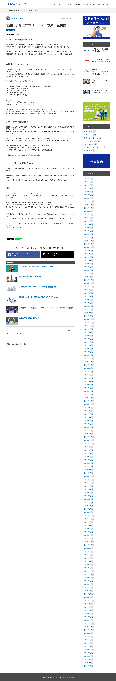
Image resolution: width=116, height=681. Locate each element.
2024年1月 (87, 277)
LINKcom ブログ (16, 4)
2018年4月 (87, 502)
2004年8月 (87, 663)
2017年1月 (87, 538)
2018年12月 (88, 476)
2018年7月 (87, 492)
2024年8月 (87, 254)
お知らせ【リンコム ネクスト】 (94, 147)
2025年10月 (88, 208)
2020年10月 (88, 404)
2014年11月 (88, 600)
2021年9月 (87, 368)
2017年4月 (87, 532)
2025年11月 (88, 205)
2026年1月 (87, 198)
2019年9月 (87, 447)
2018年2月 (87, 509)
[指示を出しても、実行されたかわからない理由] (29, 272)
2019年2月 (87, 470)
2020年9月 (87, 407)
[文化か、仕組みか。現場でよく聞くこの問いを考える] (32, 303)
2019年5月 (87, 460)
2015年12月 (88, 571)
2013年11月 (88, 627)
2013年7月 (87, 640)
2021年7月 (87, 375)
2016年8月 (87, 551)
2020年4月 (87, 424)
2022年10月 (88, 326)
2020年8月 (87, 411)
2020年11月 (88, 401)
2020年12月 (88, 398)
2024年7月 (87, 257)
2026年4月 (87, 188)
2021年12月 (88, 358)
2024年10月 (88, 247)
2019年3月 (87, 466)
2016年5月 (87, 561)
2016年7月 (87, 555)
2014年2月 (87, 617)
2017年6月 (87, 525)
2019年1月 (87, 473)
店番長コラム (70, 4)
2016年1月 (87, 568)
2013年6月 (87, 643)
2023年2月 (87, 313)
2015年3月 (87, 591)
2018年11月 (88, 479)
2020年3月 (87, 427)
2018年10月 (88, 483)
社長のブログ (61, 4)
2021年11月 (88, 362)
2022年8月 (87, 332)
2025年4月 (87, 227)
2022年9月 (87, 329)
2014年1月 (87, 620)
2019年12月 (88, 437)
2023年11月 (88, 283)
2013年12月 (88, 623)
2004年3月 (87, 666)
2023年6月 (87, 299)
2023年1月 (87, 316)
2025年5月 (87, 224)
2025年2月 (87, 234)
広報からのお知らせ (95, 4)
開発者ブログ (106, 4)
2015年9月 (87, 581)
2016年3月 (87, 564)
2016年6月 (87, 558)
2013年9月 (87, 633)
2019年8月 (87, 450)
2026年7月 (87, 178)
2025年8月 (87, 214)
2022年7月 (87, 335)
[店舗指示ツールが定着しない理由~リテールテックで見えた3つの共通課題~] (40, 313)
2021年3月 (87, 388)
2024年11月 (88, 244)
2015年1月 (87, 597)
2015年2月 (87, 594)
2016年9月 (87, 548)
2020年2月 (87, 430)
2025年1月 (87, 237)
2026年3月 (87, 191)
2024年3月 (87, 270)
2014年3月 (87, 613)
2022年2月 (87, 352)
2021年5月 (87, 381)
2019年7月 (87, 453)
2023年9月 (87, 290)
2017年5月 (87, 528)
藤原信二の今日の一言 (82, 4)
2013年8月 (87, 636)
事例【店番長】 (89, 144)
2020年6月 (87, 417)
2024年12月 (88, 241)
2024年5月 (87, 263)
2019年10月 (88, 443)
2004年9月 (87, 659)
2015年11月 (88, 574)
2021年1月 (87, 394)
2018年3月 (87, 506)
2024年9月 (87, 250)
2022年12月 (88, 319)
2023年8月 (87, 293)
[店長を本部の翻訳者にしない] (23, 324)
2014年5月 (87, 607)
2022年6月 (87, 339)
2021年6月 (87, 378)
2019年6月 (87, 456)
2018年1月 (87, 512)
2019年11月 (88, 440)
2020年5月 (87, 420)
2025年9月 (87, 211)
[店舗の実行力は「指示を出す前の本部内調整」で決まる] (33, 292)
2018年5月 (87, 499)
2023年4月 (87, 306)
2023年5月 (87, 303)
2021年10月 (88, 365)
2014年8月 (87, 604)
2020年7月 (87, 414)
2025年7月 (87, 218)
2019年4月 (87, 463)
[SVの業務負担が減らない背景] (23, 282)
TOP (7, 10)
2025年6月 (87, 221)
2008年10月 (88, 649)
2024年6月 (87, 260)
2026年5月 (87, 185)
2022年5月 (87, 342)
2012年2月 (87, 646)
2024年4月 (87, 267)
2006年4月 (87, 656)
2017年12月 (88, 515)
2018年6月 (87, 496)
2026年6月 (87, 182)
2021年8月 (87, 371)
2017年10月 (88, 519)
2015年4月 (87, 587)
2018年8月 (87, 489)
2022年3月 (87, 348)
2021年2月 (87, 391)
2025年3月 (87, 231)
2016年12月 (88, 542)
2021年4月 (87, 384)
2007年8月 (87, 653)
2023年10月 (88, 286)
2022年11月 (88, 322)
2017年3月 (87, 535)
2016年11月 (88, 545)
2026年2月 (87, 195)
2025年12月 (88, 201)
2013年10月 (88, 630)
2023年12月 (88, 280)
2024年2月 (87, 273)
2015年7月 (87, 584)
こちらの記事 (30, 155)
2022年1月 (87, 355)
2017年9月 (87, 522)
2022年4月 (87, 345)
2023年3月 (87, 309)
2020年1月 (87, 434)
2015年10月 (88, 577)
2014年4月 (87, 610)
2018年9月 (87, 486)
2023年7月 (87, 296)
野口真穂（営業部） (17, 18)
